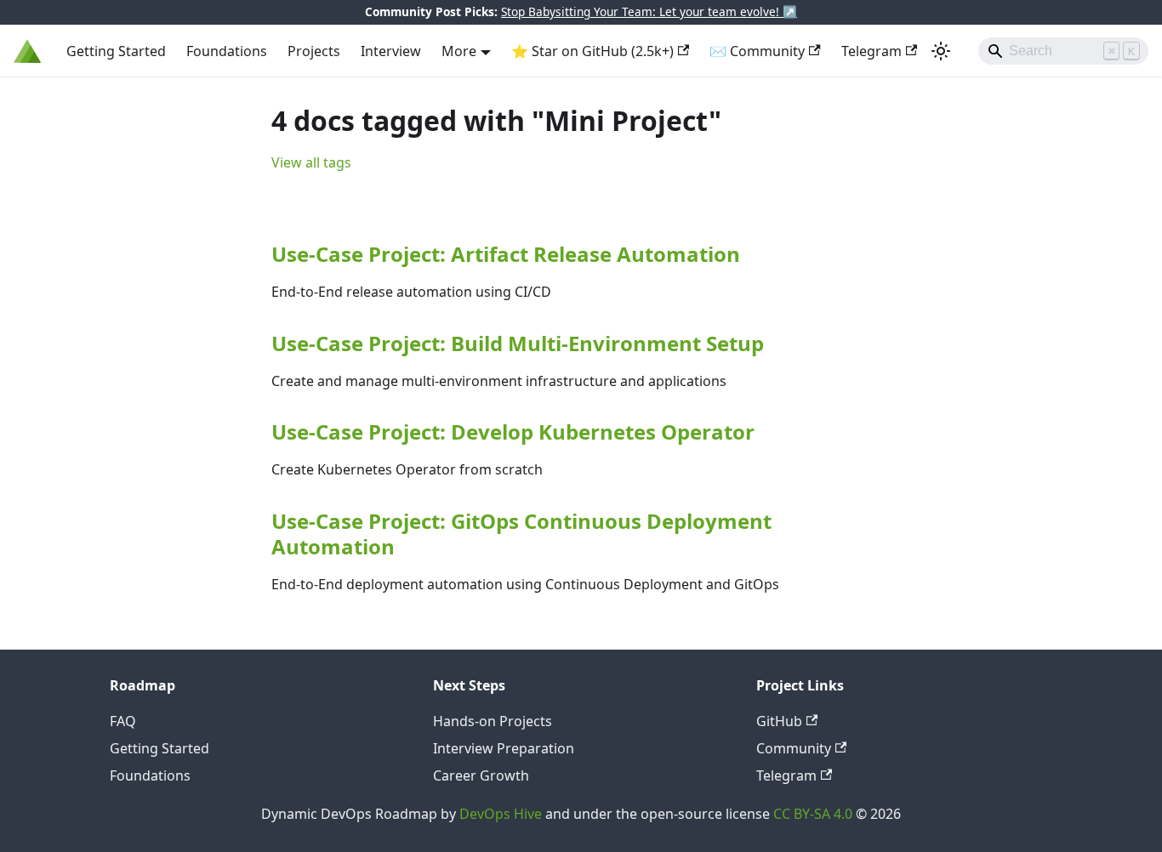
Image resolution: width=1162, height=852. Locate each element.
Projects (314, 51)
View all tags (311, 162)
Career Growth (481, 775)
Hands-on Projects (492, 721)
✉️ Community (757, 51)
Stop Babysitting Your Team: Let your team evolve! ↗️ (649, 11)
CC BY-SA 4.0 (812, 813)
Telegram (871, 51)
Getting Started (116, 51)
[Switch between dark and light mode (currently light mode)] (940, 51)
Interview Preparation (503, 748)
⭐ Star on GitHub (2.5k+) (592, 51)
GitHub (779, 721)
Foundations (226, 51)
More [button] (458, 51)
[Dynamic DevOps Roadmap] (28, 51)
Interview (391, 51)
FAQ (123, 721)
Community (793, 748)
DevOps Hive (500, 813)
